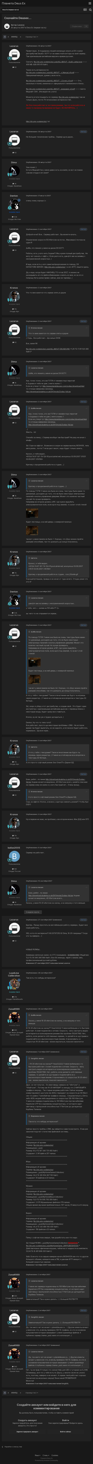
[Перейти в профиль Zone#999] (14, 1017)
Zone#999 (14, 1009)
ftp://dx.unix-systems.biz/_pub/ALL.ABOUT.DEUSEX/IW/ (48, 349)
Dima (14, 162)
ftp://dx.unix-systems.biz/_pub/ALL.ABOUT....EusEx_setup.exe (58, 62)
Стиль (45, 1455)
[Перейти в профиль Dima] (14, 171)
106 (15, 869)
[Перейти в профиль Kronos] (14, 296)
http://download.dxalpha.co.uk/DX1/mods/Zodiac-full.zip (48, 392)
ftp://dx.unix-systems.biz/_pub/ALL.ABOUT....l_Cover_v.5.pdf (49, 81)
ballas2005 (14, 847)
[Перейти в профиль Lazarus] (7, 26)
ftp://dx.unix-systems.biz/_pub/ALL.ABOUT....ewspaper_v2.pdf (50, 89)
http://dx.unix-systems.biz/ (36, 121)
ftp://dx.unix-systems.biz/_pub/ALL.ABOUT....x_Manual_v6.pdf (50, 73)
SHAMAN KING (73, 955)
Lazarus (20, 25)
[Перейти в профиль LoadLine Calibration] (14, 984)
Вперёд (14, 37)
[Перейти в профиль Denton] (14, 204)
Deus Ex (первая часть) (36, 28)
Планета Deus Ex (13, 3)
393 (15, 1030)
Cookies (54, 1455)
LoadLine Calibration (14, 974)
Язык (37, 1455)
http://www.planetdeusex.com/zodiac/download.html (63, 386)
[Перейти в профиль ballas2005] (14, 856)
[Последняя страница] (20, 36)
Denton (14, 195)
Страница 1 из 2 (31, 37)
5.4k (15, 217)
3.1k (15, 997)
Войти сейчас (65, 1432)
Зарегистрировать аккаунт (27, 1432)
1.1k (15, 309)
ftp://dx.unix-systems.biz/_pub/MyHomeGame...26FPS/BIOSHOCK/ (52, 1246)
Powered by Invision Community (46, 1460)
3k (15, 184)
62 (15, 67)
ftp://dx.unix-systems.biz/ (69, 97)
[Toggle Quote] (29, 328)
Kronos (14, 288)
